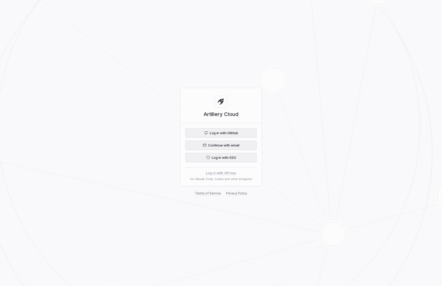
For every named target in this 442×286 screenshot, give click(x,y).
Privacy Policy (236, 193)
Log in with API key (221, 173)
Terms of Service (208, 193)
